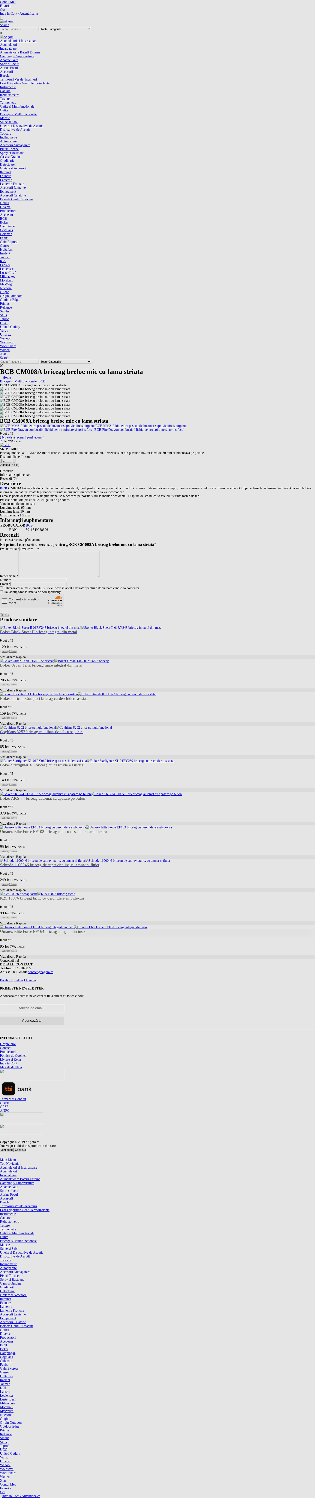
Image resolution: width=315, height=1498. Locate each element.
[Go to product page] (157, 927)
